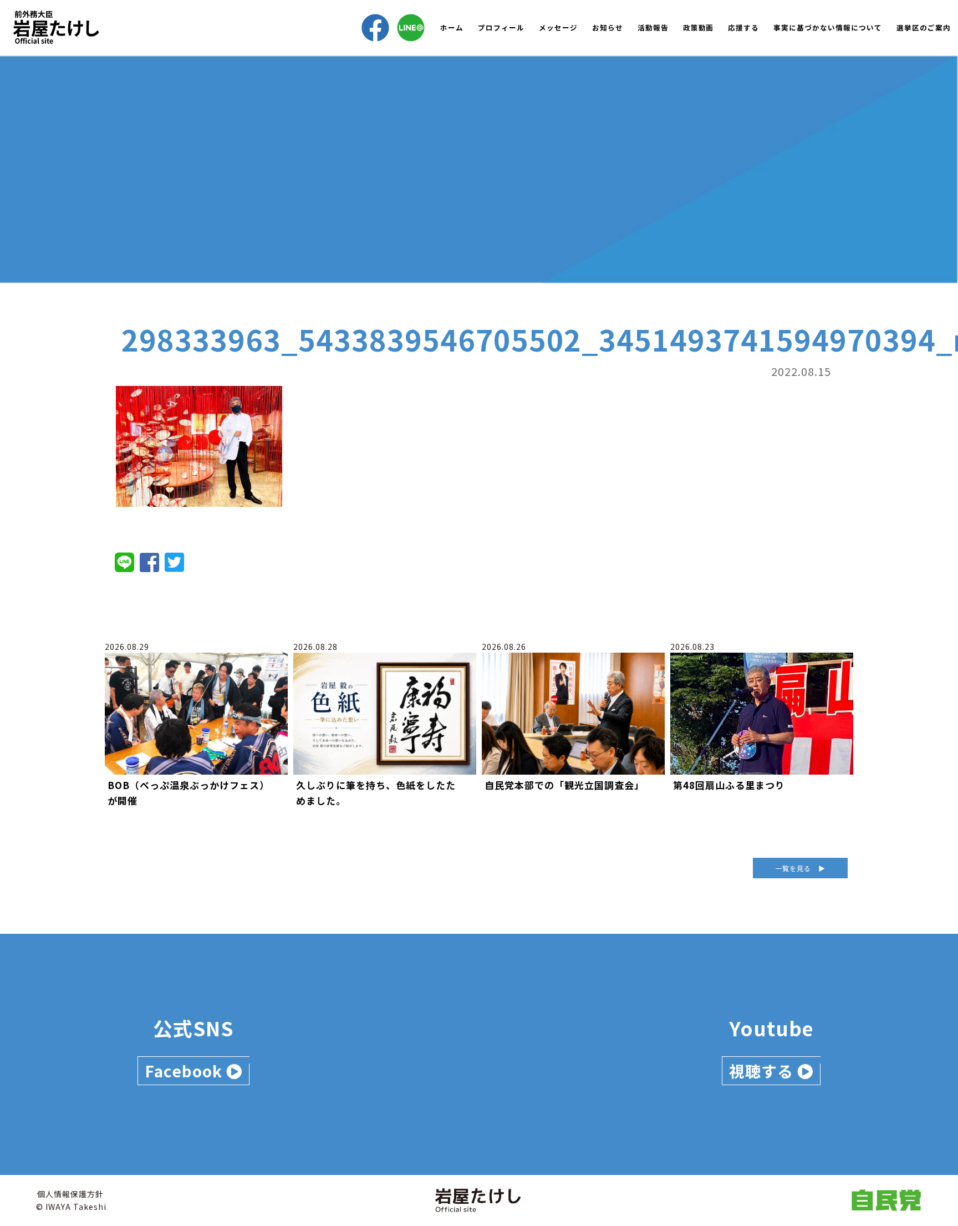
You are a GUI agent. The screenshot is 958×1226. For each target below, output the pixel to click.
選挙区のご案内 (923, 27)
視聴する (763, 1071)
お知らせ (607, 27)
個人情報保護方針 (70, 1193)
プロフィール (501, 27)
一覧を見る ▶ (800, 868)
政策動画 (698, 27)
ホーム (451, 27)
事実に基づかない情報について (827, 27)
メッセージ (558, 27)
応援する (743, 27)
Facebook (185, 1071)
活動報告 (653, 27)
